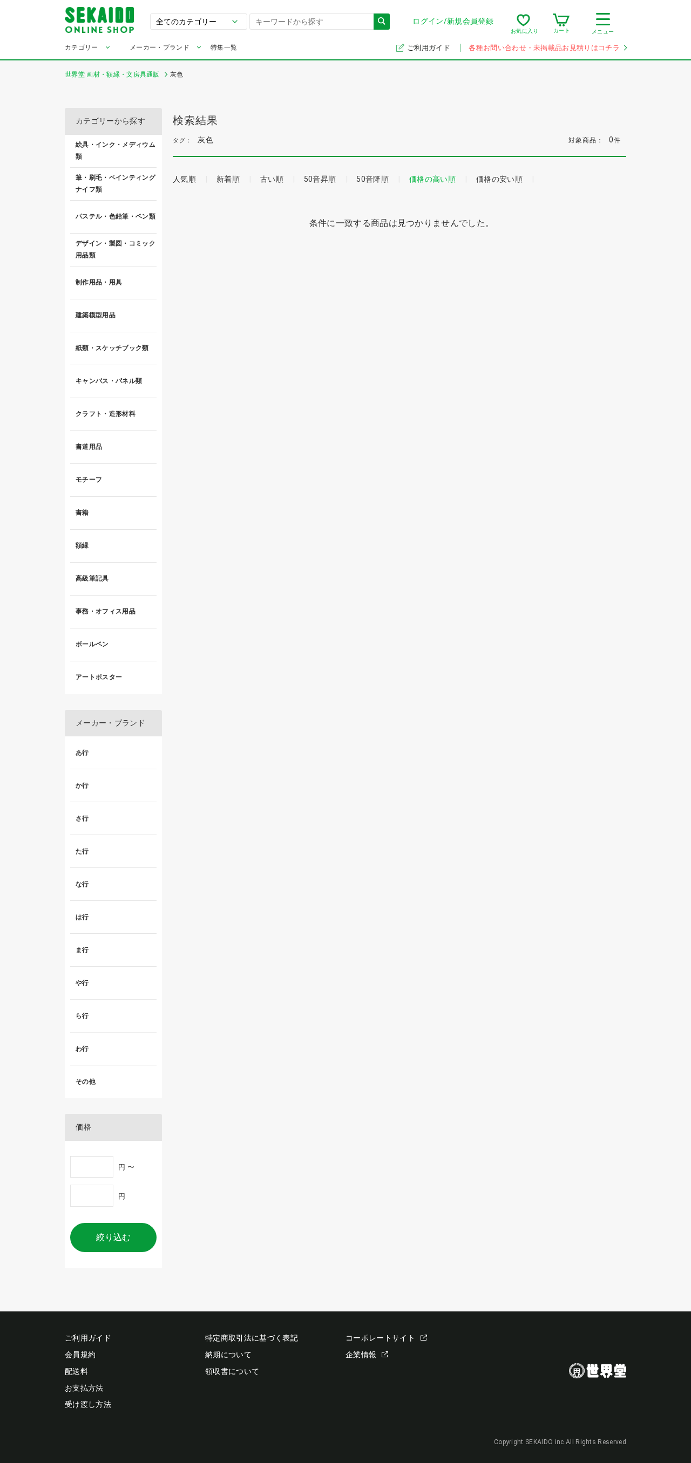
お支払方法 (84, 1388)
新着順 (228, 179)
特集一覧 (224, 47)
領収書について (232, 1371)
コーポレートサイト (380, 1338)
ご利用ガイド (429, 48)
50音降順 (372, 179)
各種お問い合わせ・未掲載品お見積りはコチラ (544, 48)
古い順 (271, 179)
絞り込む (113, 1237)
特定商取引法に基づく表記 (251, 1338)
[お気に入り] (523, 23)
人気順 (184, 179)
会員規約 (80, 1354)
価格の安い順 (499, 179)
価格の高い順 (432, 179)
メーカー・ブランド (159, 47)
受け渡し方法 (88, 1404)
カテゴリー (81, 47)
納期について (228, 1354)
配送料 (76, 1371)
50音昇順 (320, 179)
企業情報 (361, 1354)
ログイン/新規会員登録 (452, 21)
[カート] (561, 23)
